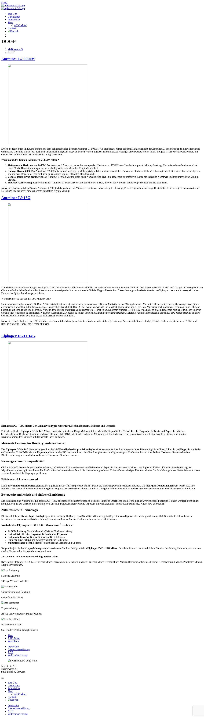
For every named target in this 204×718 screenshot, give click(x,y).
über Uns (12, 13)
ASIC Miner (20, 25)
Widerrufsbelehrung (18, 655)
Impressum (13, 646)
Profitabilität (14, 19)
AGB (10, 652)
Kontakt (12, 28)
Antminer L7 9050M (18, 59)
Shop (10, 22)
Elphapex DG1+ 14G (18, 336)
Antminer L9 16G (15, 198)
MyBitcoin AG (15, 49)
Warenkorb (13, 641)
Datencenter (14, 16)
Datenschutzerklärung (19, 649)
